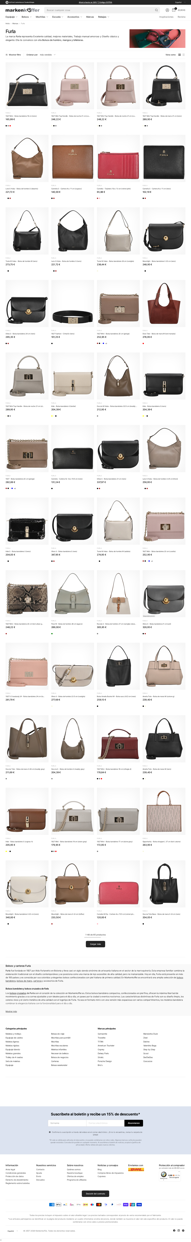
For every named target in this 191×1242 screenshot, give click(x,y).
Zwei (145, 1037)
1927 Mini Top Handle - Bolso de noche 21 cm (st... (25, 406)
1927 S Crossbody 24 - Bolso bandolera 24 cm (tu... (25, 696)
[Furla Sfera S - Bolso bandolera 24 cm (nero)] (27, 303)
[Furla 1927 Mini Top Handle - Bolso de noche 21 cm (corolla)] (72, 85)
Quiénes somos (74, 1169)
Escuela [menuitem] (56, 16)
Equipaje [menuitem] (10, 16)
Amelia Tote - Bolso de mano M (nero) (157, 769)
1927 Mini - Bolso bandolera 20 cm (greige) (113, 334)
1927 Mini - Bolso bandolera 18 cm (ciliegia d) (114, 769)
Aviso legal (10, 1169)
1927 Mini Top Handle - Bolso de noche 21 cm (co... (70, 116)
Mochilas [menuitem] (40, 16)
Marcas (15, 23)
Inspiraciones (166, 16)
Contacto (40, 1169)
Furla (8, 113)
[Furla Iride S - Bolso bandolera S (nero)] (27, 521)
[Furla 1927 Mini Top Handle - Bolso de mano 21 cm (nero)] (62, 127)
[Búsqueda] (156, 10)
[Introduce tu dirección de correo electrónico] (133, 1123)
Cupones (102, 1176)
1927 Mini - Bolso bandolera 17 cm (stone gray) (115, 842)
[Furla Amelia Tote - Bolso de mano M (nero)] (146, 707)
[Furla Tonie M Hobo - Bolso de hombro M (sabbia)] (9, 272)
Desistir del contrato (95, 1193)
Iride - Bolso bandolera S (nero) (154, 406)
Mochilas (55, 1041)
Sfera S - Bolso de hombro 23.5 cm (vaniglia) (68, 696)
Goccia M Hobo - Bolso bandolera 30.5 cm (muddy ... (117, 406)
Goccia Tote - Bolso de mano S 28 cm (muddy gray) (25, 769)
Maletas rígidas (12, 1045)
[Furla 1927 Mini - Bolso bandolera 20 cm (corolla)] (122, 345)
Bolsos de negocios (59, 1057)
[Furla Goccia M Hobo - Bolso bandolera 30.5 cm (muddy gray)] (118, 376)
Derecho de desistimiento (17, 1180)
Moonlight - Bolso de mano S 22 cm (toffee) (67, 914)
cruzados (21, 993)
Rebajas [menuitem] (102, 16)
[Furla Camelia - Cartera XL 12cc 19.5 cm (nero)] (72, 448)
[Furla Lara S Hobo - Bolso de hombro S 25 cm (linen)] (9, 200)
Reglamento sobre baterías (18, 1183)
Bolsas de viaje (57, 1034)
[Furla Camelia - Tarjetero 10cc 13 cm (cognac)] (100, 200)
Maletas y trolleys (13, 1034)
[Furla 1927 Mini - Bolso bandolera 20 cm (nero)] (107, 345)
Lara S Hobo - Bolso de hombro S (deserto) (22, 189)
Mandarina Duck (150, 1034)
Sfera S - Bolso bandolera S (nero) (64, 551)
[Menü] (179, 1172)
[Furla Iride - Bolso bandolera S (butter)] (72, 376)
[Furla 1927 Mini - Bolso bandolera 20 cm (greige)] (118, 303)
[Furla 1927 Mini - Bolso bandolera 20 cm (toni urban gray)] (27, 593)
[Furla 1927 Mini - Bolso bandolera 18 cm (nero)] (27, 85)
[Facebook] (174, 1230)
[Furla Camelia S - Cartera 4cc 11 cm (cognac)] (72, 158)
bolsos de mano (24, 981)
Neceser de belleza (60, 1053)
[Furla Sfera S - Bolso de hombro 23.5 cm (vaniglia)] (72, 666)
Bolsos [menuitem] (25, 16)
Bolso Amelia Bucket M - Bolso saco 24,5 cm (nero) (116, 696)
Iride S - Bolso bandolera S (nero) (18, 551)
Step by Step (149, 1049)
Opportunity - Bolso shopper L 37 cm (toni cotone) (162, 842)
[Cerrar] (1, 1240)
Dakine (146, 1041)
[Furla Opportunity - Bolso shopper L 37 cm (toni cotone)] (164, 811)
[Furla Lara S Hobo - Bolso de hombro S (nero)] (16, 200)
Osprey (101, 1049)
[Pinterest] (183, 1230)
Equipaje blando (13, 1049)
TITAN (100, 1041)
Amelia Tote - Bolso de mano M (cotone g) (159, 696)
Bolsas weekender (59, 1065)
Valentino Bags (149, 1045)
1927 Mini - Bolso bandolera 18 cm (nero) (21, 116)
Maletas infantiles (59, 1049)
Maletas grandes (13, 1053)
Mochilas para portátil (60, 1037)
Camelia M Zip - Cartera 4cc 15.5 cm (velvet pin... (116, 914)
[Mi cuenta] (167, 10)
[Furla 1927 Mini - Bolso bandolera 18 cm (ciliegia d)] (23, 127)
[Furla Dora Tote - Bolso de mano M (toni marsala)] (164, 303)
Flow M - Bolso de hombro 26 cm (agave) (66, 624)
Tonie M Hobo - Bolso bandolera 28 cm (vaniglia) (115, 261)
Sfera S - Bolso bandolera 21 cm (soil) (157, 624)
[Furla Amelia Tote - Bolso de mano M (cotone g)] (164, 666)
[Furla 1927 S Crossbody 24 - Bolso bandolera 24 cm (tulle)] (27, 666)
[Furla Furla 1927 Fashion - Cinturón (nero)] (72, 303)
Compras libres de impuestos (111, 1173)
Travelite (101, 1037)
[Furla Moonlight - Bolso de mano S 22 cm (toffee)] (72, 883)
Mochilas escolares (59, 1045)
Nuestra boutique (74, 1173)
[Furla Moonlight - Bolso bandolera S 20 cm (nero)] (164, 230)
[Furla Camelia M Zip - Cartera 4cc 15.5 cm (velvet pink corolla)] (118, 883)
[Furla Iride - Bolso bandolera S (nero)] (69, 417)
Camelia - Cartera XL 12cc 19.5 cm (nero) (67, 479)
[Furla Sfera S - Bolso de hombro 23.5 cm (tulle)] (62, 707)
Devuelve (40, 1180)
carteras (37, 981)
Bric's (100, 1065)
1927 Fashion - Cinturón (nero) (62, 334)
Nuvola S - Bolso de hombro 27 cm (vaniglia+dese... (116, 624)
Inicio (8, 23)
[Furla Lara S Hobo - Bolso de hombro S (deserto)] (27, 158)
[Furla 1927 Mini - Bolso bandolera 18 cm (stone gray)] (16, 127)
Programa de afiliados (77, 1180)
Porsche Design (105, 1061)
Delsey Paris (103, 1053)
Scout (145, 1053)
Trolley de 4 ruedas (14, 1057)
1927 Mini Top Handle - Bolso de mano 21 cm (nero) (162, 116)
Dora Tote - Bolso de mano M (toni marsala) (159, 334)
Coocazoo (147, 1061)
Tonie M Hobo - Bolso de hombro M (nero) (21, 261)
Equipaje (9, 1065)
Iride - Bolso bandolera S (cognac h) (19, 842)
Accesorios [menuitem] (73, 16)
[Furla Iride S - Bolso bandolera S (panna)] (9, 562)
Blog (100, 1169)
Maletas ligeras (12, 1041)
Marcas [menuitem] (90, 16)
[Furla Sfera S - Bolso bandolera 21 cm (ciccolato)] (16, 345)
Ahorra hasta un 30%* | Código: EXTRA (95, 2)
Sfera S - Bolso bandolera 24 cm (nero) (20, 334)
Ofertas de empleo (75, 1176)
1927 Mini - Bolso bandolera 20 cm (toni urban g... (24, 624)
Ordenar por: (32, 54)
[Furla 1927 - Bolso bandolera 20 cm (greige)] (100, 345)
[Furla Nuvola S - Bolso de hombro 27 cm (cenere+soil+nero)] (100, 635)
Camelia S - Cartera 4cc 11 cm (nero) (157, 189)
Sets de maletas (13, 1061)
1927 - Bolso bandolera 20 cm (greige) (20, 479)
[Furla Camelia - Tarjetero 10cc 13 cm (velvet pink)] (118, 158)
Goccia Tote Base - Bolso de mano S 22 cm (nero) (161, 914)
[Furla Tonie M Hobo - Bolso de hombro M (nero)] (27, 230)
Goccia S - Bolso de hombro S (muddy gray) (67, 769)
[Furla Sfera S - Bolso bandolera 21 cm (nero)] (31, 345)
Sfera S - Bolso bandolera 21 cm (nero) (111, 479)
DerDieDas (148, 1057)
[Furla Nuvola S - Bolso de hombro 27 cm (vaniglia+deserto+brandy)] (118, 593)
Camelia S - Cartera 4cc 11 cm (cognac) (66, 189)
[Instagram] (178, 1230)
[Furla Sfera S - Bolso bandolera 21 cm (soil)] (164, 593)
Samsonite (102, 1034)
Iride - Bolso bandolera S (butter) (63, 406)
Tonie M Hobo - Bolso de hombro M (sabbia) (113, 551)
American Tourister (106, 1045)
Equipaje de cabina (14, 1037)
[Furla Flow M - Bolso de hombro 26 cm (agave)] (72, 593)
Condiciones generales (16, 1173)
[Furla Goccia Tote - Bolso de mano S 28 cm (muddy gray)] (27, 738)
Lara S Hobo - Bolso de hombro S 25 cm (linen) (160, 479)
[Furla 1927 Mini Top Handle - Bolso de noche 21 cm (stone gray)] (76, 127)
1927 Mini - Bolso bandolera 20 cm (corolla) (159, 551)
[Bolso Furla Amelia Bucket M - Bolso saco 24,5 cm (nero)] (118, 666)
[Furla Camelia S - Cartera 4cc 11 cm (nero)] (54, 200)
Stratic (101, 1057)
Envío (38, 1176)
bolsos (13, 993)
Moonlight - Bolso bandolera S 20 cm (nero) (159, 261)
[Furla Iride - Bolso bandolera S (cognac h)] (62, 417)
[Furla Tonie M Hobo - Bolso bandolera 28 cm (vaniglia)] (118, 230)
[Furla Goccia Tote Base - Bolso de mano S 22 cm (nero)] (164, 883)
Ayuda (39, 1173)
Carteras (55, 1061)
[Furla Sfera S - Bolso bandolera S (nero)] (23, 345)
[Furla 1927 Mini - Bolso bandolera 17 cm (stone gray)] (118, 811)
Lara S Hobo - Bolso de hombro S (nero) (66, 261)
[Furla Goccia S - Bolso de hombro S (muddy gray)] (72, 738)
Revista (181, 16)
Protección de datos (15, 1176)
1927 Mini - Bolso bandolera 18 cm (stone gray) (69, 842)
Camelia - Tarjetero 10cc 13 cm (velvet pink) (114, 189)
